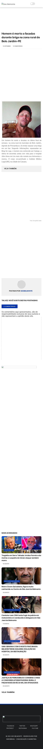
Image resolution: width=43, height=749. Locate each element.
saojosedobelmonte (11, 581)
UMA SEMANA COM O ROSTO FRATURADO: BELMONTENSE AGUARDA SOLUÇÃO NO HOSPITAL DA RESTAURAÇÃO (20, 649)
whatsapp (34, 726)
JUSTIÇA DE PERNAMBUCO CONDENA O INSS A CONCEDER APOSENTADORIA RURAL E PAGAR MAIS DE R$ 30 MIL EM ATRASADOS (21, 680)
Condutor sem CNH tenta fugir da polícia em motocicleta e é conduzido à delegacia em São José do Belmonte (21, 617)
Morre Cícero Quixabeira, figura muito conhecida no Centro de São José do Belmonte (21, 588)
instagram (23, 728)
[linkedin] (20, 273)
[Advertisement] (21, 74)
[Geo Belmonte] (8, 4)
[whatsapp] (12, 273)
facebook (10, 726)
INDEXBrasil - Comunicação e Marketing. (21, 739)
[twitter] (7, 273)
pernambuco (8, 550)
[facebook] (3, 273)
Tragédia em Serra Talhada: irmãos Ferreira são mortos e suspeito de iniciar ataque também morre (21, 557)
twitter (22, 726)
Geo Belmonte (16, 736)
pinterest (10, 728)
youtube (35, 728)
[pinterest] (16, 273)
